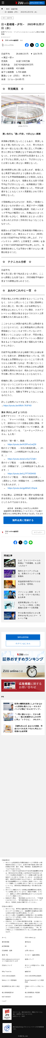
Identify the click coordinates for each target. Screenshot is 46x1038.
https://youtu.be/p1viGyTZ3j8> (22, 459)
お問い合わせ (29, 950)
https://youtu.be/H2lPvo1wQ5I (22, 444)
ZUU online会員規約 (8, 976)
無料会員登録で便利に (37, 3)
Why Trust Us (6, 971)
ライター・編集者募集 (32, 955)
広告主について (7, 965)
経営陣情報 (5, 946)
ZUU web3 (28, 997)
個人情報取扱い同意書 (32, 992)
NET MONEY (6, 997)
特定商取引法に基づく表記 (11, 986)
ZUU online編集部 (12, 40)
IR (25, 946)
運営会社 (28, 942)
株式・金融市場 (7, 18)
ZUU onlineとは (30, 937)
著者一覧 (5, 955)
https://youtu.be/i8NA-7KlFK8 (17, 406)
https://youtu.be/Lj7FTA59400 (22, 474)
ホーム (4, 937)
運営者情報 (5, 942)
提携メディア (29, 959)
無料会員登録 (23, 637)
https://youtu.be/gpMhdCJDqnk (22, 488)
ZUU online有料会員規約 (33, 976)
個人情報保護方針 (8, 992)
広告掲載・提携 (7, 950)
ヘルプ (4, 1001)
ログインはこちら (23, 643)
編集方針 (28, 971)
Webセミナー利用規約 (9, 980)
